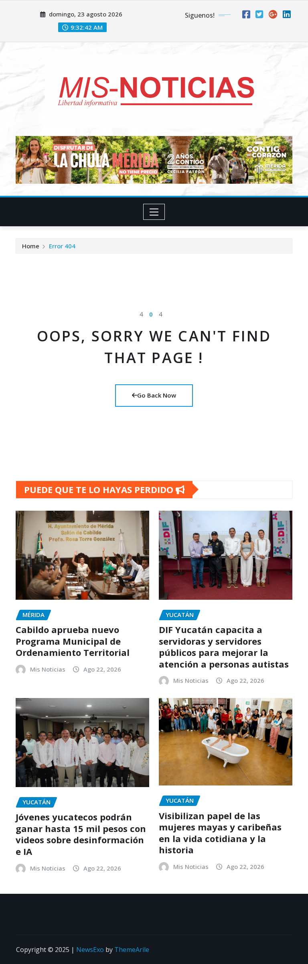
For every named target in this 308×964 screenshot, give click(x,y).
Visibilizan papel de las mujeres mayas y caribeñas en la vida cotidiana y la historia (220, 833)
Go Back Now (156, 395)
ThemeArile (131, 949)
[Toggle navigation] (154, 212)
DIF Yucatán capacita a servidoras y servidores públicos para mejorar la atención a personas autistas (224, 646)
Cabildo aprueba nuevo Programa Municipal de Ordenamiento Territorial (73, 640)
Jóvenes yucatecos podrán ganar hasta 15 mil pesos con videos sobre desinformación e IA (81, 834)
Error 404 (62, 246)
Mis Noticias (47, 669)
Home (30, 246)
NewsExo (90, 949)
